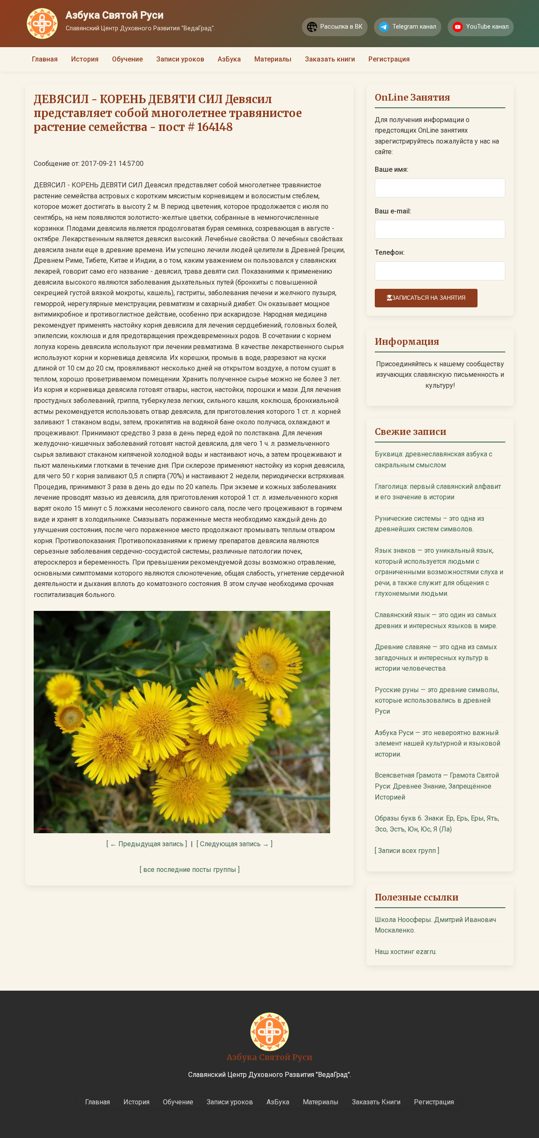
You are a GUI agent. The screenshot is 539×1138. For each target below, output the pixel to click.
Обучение (127, 59)
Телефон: (390, 252)
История (85, 59)
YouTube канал (487, 26)
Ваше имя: (391, 169)
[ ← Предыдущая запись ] (147, 844)
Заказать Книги (376, 1102)
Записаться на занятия (428, 298)
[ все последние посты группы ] (190, 870)
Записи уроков (180, 59)
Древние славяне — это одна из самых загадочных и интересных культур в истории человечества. (436, 657)
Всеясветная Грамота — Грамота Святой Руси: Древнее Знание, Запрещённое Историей (437, 786)
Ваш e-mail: (393, 211)
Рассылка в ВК (341, 26)
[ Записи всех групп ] (407, 851)
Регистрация (389, 59)
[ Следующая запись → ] (234, 844)
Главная (45, 59)
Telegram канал (414, 26)
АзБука (229, 59)
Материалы (272, 59)
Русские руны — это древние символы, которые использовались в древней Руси (437, 700)
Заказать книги (330, 59)
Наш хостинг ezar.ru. (406, 952)
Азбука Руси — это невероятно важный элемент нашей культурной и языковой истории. (437, 743)
